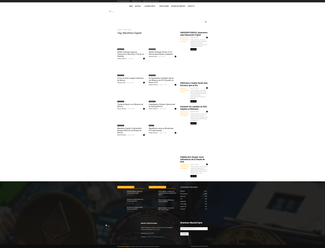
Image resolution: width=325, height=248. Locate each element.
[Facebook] (200, 1)
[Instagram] (197, 1)
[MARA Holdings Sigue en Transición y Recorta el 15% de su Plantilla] (131, 43)
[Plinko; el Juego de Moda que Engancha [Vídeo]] (153, 202)
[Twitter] (202, 1)
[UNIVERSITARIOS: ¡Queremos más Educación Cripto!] (121, 193)
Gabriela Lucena (153, 56)
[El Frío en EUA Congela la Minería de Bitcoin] (131, 69)
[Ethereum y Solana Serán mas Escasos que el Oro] (121, 201)
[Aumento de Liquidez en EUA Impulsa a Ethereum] (121, 209)
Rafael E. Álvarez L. (122, 58)
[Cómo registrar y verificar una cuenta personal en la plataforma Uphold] (153, 193)
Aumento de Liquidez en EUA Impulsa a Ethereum (193, 107)
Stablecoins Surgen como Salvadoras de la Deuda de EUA (192, 159)
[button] (206, 22)
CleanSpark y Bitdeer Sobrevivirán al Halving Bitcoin (162, 105)
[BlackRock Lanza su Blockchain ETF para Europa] (162, 119)
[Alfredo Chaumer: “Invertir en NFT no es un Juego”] (153, 210)
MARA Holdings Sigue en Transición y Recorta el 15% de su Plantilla (130, 54)
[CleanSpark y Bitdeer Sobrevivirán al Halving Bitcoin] (162, 95)
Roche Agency (126, 246)
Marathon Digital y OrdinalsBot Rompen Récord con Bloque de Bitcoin (129, 130)
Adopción (151, 125)
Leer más (193, 49)
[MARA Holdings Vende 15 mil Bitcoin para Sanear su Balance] (162, 43)
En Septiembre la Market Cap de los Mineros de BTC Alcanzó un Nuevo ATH (161, 80)
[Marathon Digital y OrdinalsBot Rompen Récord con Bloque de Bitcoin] (131, 119)
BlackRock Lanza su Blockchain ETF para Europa (161, 129)
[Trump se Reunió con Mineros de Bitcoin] (131, 95)
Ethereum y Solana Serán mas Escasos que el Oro (194, 84)
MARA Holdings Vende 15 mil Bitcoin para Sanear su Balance (161, 53)
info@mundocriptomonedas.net (155, 237)
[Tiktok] (204, 1)
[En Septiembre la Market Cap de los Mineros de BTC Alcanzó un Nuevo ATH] (162, 69)
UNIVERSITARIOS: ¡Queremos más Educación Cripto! (194, 33)
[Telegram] (207, 1)
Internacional (121, 49)
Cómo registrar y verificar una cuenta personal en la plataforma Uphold (167, 193)
